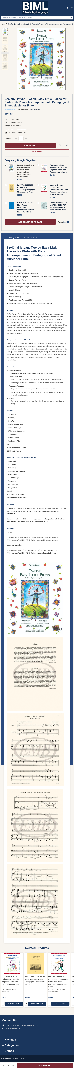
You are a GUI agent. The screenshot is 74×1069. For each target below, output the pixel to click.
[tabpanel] (12, 980)
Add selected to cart (30, 222)
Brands (9, 1050)
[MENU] (2, 8)
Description (13, 237)
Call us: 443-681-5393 (12, 1028)
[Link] (35, 8)
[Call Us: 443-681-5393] (68, 8)
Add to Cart (30, 145)
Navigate (10, 1039)
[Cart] (72, 8)
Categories (12, 1045)
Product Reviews (30, 237)
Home (3, 24)
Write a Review (35, 109)
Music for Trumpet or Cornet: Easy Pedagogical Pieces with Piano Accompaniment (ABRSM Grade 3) (59, 189)
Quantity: (8, 138)
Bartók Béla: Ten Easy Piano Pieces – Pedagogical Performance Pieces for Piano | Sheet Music (25, 207)
